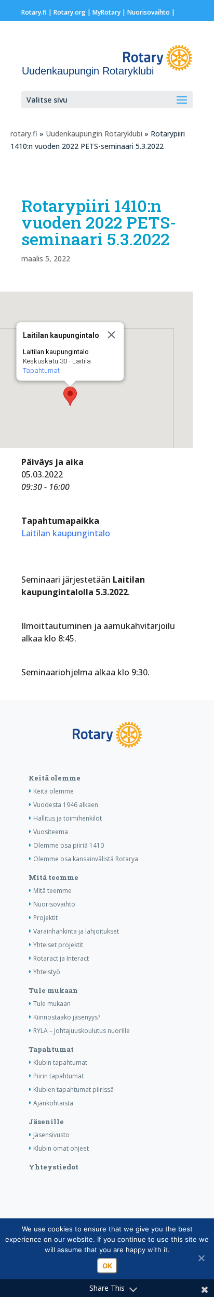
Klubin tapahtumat (60, 1062)
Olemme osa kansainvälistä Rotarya (85, 858)
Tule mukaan (53, 990)
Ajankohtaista (53, 1103)
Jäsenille (46, 1121)
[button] (70, 396)
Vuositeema (50, 831)
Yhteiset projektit (58, 944)
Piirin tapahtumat (58, 1076)
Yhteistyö (46, 971)
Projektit (45, 917)
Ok (107, 1266)
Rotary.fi (34, 12)
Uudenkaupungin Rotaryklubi (94, 133)
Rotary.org (70, 12)
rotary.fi (23, 133)
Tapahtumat (40, 370)
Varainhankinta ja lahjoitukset (76, 931)
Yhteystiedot (53, 1167)
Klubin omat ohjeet (61, 1148)
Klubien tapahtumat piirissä (73, 1089)
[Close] (111, 334)
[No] (201, 1258)
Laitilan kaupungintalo (65, 533)
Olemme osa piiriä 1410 (68, 845)
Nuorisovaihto (148, 12)
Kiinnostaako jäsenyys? (66, 1017)
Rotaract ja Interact (61, 958)
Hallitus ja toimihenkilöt (67, 818)
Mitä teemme (53, 877)
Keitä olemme (55, 778)
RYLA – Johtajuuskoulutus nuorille (81, 1030)
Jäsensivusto (51, 1134)
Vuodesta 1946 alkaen (65, 804)
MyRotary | (109, 12)
